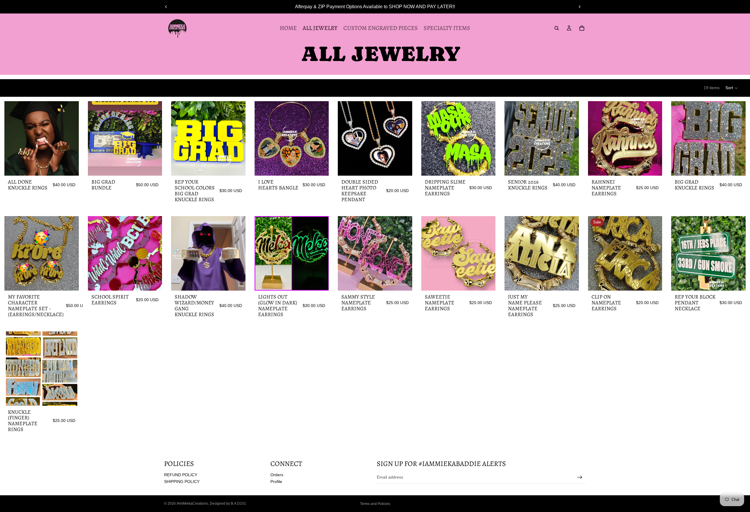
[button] (731, 88)
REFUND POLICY (180, 474)
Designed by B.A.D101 (228, 503)
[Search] (556, 28)
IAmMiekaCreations (192, 503)
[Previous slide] (166, 6)
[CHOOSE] (69, 166)
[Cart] (581, 28)
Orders (276, 474)
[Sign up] (580, 477)
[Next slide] (579, 6)
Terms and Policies (375, 504)
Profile (276, 481)
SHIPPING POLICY (182, 481)
